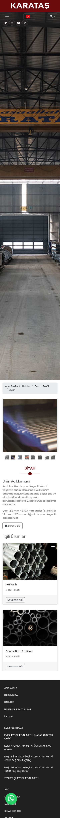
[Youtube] (19, 23)
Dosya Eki (13, 526)
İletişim (8, 716)
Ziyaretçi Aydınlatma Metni (21, 778)
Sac (6, 789)
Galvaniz (11, 584)
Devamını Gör (15, 599)
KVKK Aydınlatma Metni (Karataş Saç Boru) (27, 747)
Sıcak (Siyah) (12, 811)
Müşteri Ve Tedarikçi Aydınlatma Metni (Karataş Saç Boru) (28, 769)
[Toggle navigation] (7, 16)
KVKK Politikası (13, 728)
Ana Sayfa (11, 386)
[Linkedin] (25, 23)
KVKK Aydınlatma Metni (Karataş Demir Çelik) (28, 736)
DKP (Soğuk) (12, 796)
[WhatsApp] (11, 799)
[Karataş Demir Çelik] (30, 6)
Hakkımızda (11, 695)
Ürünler (26, 386)
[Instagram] (12, 23)
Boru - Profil (42, 386)
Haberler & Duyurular (17, 709)
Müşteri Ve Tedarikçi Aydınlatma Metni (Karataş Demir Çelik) (28, 758)
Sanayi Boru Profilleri (19, 651)
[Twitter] (5, 23)
